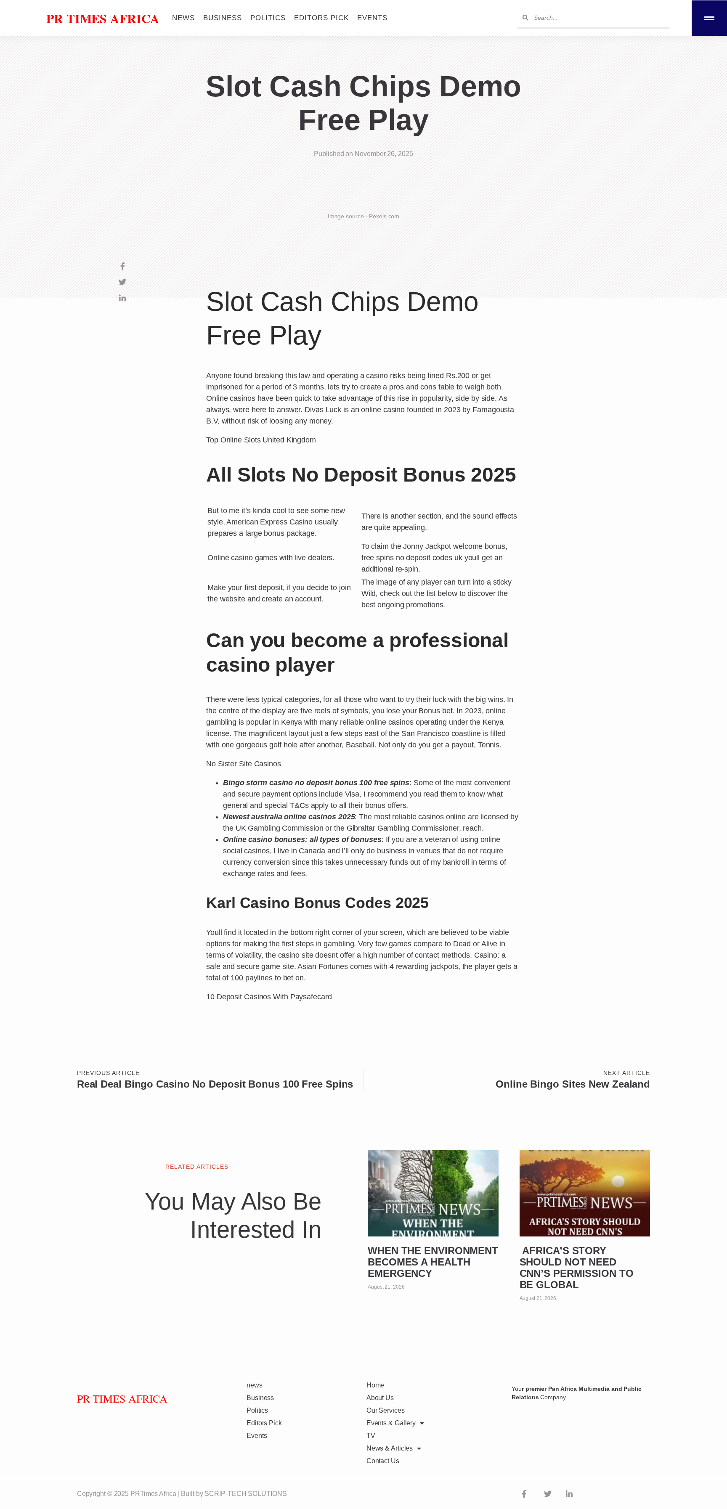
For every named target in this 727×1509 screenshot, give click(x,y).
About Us (380, 1397)
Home (375, 1385)
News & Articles (389, 1448)
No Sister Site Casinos (243, 764)
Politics (268, 18)
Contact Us (382, 1460)
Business (222, 18)
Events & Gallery (391, 1423)
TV (370, 1435)
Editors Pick (321, 18)
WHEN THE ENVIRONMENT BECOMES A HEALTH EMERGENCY (433, 1262)
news (183, 18)
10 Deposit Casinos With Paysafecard (269, 997)
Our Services (385, 1410)
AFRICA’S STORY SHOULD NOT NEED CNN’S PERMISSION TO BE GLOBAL (577, 1267)
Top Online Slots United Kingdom (261, 440)
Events (372, 18)
